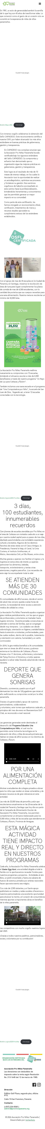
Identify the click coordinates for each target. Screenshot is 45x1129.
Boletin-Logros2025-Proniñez (9, 1042)
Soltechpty (30, 1120)
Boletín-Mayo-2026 (6, 125)
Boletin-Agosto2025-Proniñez (10, 498)
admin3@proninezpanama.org (16, 1108)
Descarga (19, 125)
